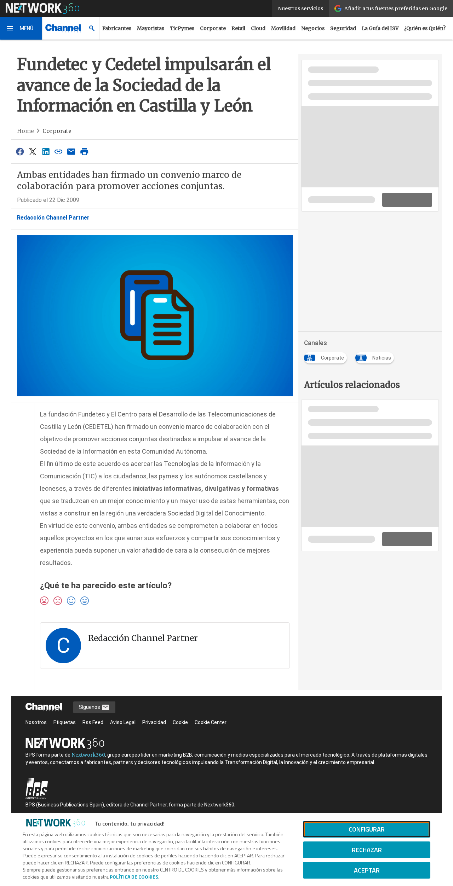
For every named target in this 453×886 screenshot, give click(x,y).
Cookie (180, 722)
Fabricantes (116, 28)
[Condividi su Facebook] (19, 151)
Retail (238, 28)
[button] (21, 28)
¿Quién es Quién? (425, 28)
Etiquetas (64, 722)
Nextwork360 (88, 755)
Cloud (258, 28)
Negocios (313, 28)
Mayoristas (150, 28)
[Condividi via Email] (71, 151)
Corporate (213, 28)
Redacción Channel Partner (53, 217)
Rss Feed (92, 722)
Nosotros (36, 722)
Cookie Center (210, 722)
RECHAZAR (367, 850)
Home (25, 130)
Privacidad (154, 722)
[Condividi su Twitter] (32, 151)
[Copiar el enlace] (58, 151)
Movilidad (283, 28)
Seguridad (343, 28)
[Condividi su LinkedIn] (45, 151)
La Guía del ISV (380, 28)
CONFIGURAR (367, 829)
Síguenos (90, 707)
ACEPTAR (367, 870)
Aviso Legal (123, 722)
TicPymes (182, 28)
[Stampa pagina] (84, 151)
